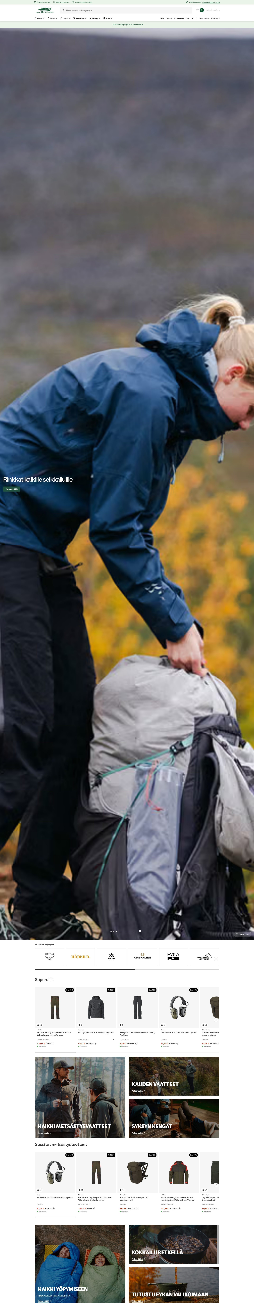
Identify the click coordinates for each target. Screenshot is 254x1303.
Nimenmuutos (204, 18)
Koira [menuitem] (108, 18)
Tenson (80, 1030)
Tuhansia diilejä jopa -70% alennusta (127, 24)
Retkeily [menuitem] (95, 18)
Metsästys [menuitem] (80, 18)
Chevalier (205, 1030)
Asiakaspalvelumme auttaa (211, 2)
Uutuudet (190, 18)
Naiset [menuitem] (52, 18)
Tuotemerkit (179, 18)
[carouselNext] (216, 959)
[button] (119, 931)
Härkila (39, 1030)
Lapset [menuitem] (65, 18)
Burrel (163, 1030)
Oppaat (169, 18)
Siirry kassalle (212, 10)
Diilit (162, 18)
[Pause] (140, 931)
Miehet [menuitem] (39, 18)
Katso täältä (43, 1133)
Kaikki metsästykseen (15, 489)
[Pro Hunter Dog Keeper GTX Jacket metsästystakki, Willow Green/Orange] (179, 1172)
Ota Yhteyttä (215, 18)
